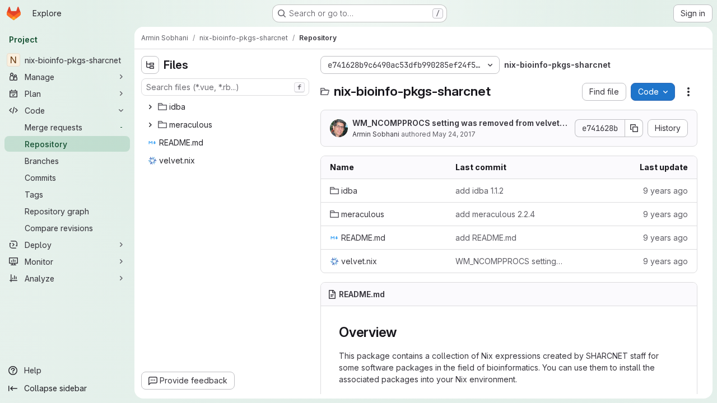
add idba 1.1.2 (479, 190)
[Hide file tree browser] (150, 65)
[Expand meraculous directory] (150, 125)
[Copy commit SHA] (634, 128)
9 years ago (665, 190)
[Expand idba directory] (150, 107)
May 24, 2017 (454, 134)
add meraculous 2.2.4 (495, 214)
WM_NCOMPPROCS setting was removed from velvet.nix (460, 123)
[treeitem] (226, 107)
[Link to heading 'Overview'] (404, 332)
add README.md (485, 237)
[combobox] (225, 87)
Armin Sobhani (375, 134)
